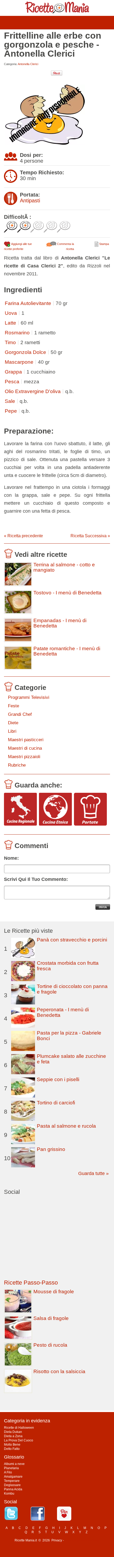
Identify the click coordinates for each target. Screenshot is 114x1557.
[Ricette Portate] (90, 809)
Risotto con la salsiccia (59, 1371)
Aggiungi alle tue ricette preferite (18, 246)
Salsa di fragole (51, 1318)
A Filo (8, 1472)
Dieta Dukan (13, 1432)
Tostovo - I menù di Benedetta (67, 592)
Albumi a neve (14, 1464)
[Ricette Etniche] (55, 809)
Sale (10, 401)
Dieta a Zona (13, 1436)
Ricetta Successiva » (90, 536)
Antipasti (30, 200)
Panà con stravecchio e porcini (72, 940)
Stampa (103, 243)
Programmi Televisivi (28, 697)
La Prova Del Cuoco (18, 1440)
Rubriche (17, 765)
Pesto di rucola (50, 1345)
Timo (10, 342)
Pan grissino (51, 1149)
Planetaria (11, 1468)
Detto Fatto (12, 1449)
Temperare (12, 1481)
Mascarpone (19, 362)
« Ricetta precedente (23, 536)
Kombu (9, 1493)
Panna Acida (13, 1489)
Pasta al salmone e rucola (66, 1126)
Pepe (11, 411)
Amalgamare (13, 1476)
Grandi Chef (20, 714)
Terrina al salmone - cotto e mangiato (64, 567)
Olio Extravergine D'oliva (33, 391)
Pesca (12, 381)
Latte (10, 323)
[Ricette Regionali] (20, 809)
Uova (11, 313)
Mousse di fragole (53, 1291)
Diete (13, 723)
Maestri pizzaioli (24, 756)
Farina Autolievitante (28, 303)
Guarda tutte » (93, 1173)
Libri (12, 731)
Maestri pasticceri (25, 739)
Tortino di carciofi (56, 1102)
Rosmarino (17, 332)
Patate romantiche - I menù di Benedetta (66, 651)
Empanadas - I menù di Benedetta (59, 623)
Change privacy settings (82, 1540)
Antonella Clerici (28, 64)
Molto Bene (12, 1444)
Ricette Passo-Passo (31, 1282)
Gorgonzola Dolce (25, 352)
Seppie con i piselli (58, 1079)
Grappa (13, 372)
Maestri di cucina (25, 748)
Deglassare (12, 1485)
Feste (13, 706)
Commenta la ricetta (65, 246)
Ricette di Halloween (19, 1427)
